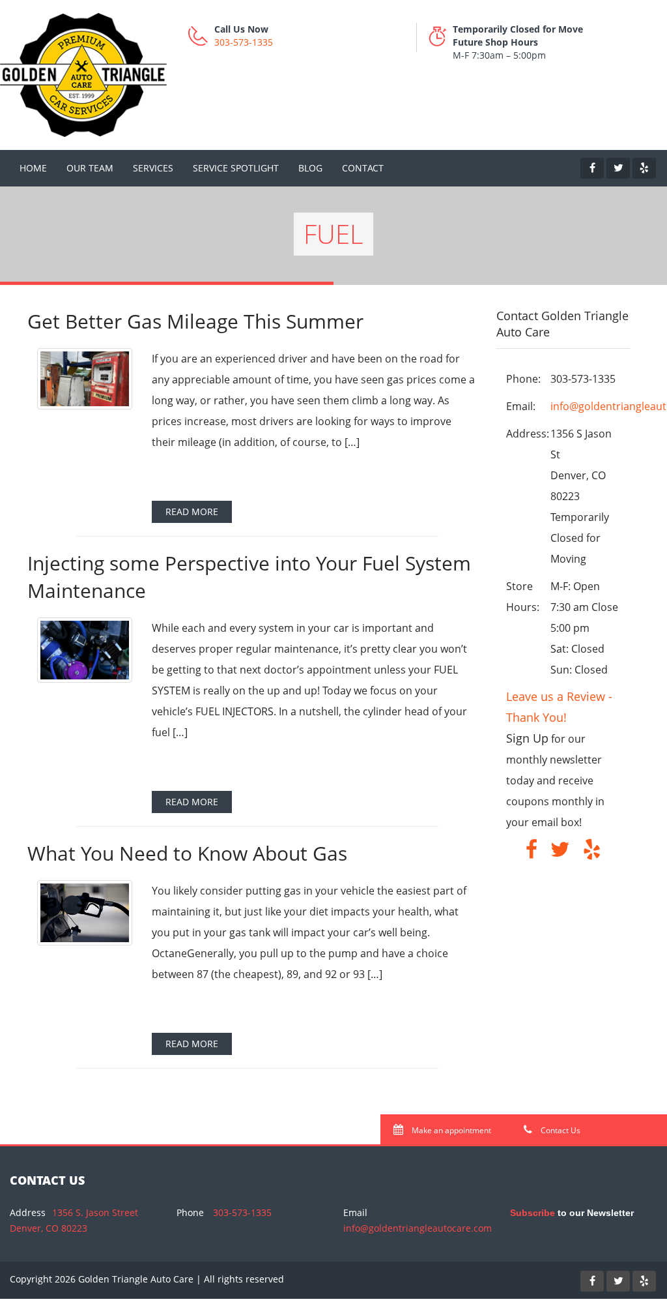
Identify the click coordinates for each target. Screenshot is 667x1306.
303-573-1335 (243, 42)
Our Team (89, 168)
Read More (191, 511)
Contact (363, 168)
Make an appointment (450, 1130)
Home (33, 168)
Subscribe (532, 1213)
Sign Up (527, 738)
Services (153, 168)
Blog (310, 168)
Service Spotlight (236, 168)
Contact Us (559, 1130)
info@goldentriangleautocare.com (417, 1228)
